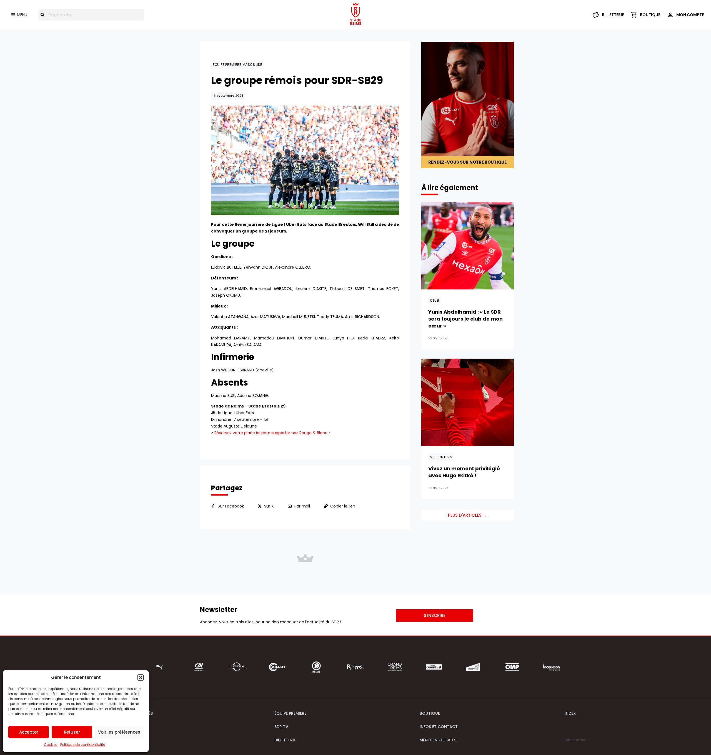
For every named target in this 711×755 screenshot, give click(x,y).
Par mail (302, 506)
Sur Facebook (231, 506)
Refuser (72, 732)
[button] (140, 677)
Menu (22, 15)
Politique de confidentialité (82, 744)
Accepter (28, 732)
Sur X (269, 506)
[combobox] (91, 15)
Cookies (50, 744)
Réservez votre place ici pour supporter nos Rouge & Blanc (270, 433)
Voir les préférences (119, 732)
